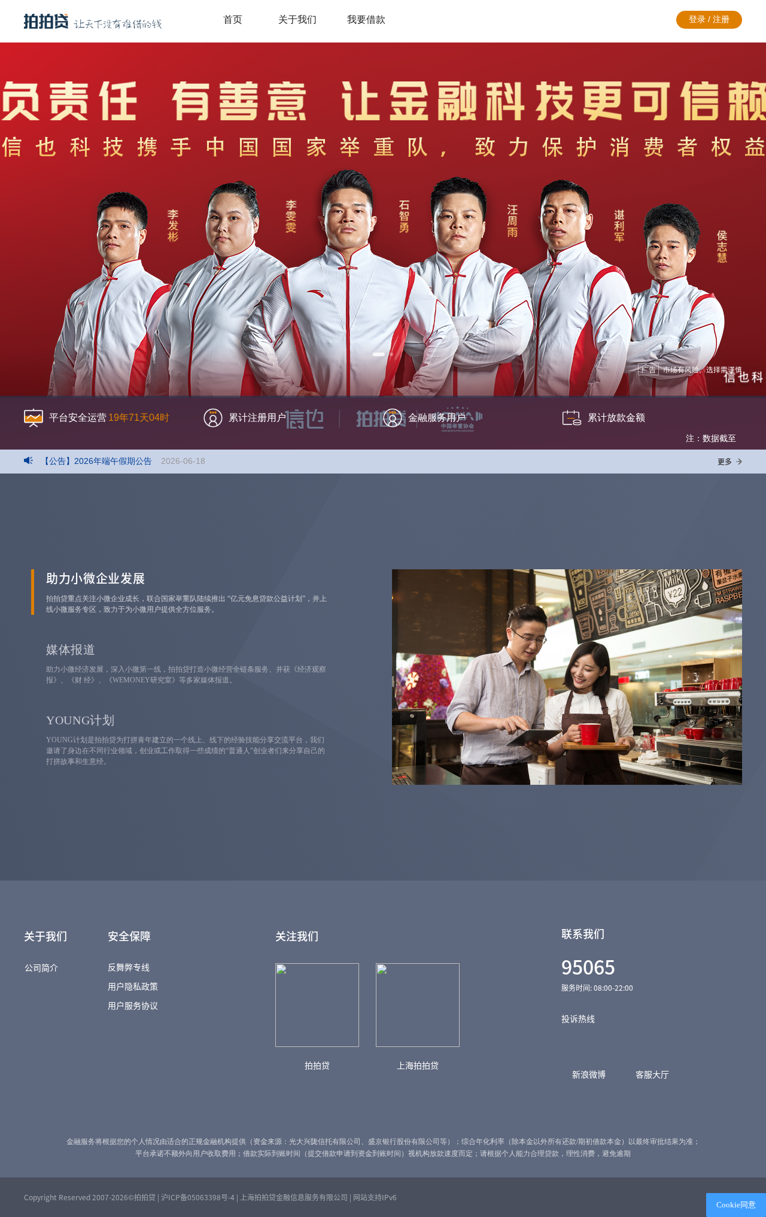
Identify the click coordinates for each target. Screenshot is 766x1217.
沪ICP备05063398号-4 (198, 1197)
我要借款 (366, 19)
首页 (232, 19)
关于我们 (297, 19)
